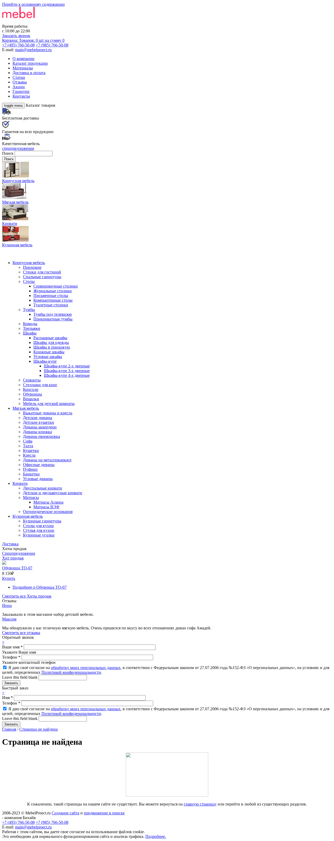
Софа (27, 441)
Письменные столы (50, 295)
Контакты (21, 96)
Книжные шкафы (48, 352)
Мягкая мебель (26, 408)
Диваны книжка (37, 432)
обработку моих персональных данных (86, 667)
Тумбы (29, 309)
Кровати (20, 483)
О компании (23, 58)
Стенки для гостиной (42, 272)
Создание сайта (65, 813)
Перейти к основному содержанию (33, 4)
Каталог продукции (30, 63)
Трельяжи (31, 328)
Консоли (30, 389)
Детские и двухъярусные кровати (52, 493)
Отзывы (20, 82)
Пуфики (30, 469)
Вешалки (31, 399)
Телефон (11, 657)
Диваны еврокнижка (41, 436)
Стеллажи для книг (40, 385)
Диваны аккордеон (40, 427)
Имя (7, 697)
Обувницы (32, 394)
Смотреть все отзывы (21, 632)
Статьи (19, 77)
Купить (8, 578)
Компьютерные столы (53, 300)
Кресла (29, 455)
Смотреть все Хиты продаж (26, 596)
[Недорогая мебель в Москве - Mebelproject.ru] (43, 21)
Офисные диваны (39, 464)
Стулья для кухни (38, 530)
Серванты (32, 380)
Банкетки (31, 474)
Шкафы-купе (45, 361)
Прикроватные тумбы (53, 319)
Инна (7, 605)
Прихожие (32, 267)
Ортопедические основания (48, 511)
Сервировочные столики (55, 286)
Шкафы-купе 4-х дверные (67, 375)
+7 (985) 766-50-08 (52, 45)
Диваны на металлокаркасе (47, 460)
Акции (19, 87)
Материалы (23, 68)
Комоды (30, 323)
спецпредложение (18, 148)
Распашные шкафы (50, 338)
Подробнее (40, 587)
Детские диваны (37, 417)
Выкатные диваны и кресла (47, 413)
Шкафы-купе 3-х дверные (67, 370)
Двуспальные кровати (42, 488)
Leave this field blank (20, 677)
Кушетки (31, 450)
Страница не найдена (38, 729)
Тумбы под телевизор (52, 314)
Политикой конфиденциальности (71, 672)
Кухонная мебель (28, 516)
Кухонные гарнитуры (42, 521)
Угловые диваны (38, 478)
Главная (9, 729)
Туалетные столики (50, 305)
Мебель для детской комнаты (49, 403)
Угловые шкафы (47, 356)
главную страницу (200, 804)
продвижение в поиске (104, 813)
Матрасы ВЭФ (46, 507)
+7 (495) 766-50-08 (18, 45)
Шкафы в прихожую (51, 347)
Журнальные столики (52, 291)
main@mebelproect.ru (33, 49)
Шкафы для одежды (51, 342)
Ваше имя (12, 647)
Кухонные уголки (39, 535)
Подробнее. (155, 836)
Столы (29, 281)
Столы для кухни (38, 525)
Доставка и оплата (29, 72)
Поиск (8, 153)
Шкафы (30, 333)
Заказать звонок (16, 35)
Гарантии (21, 91)
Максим (9, 619)
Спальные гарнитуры (42, 277)
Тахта (28, 446)
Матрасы (31, 497)
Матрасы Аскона (48, 502)
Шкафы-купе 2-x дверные (67, 366)
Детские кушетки (38, 422)
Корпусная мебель (29, 262)
